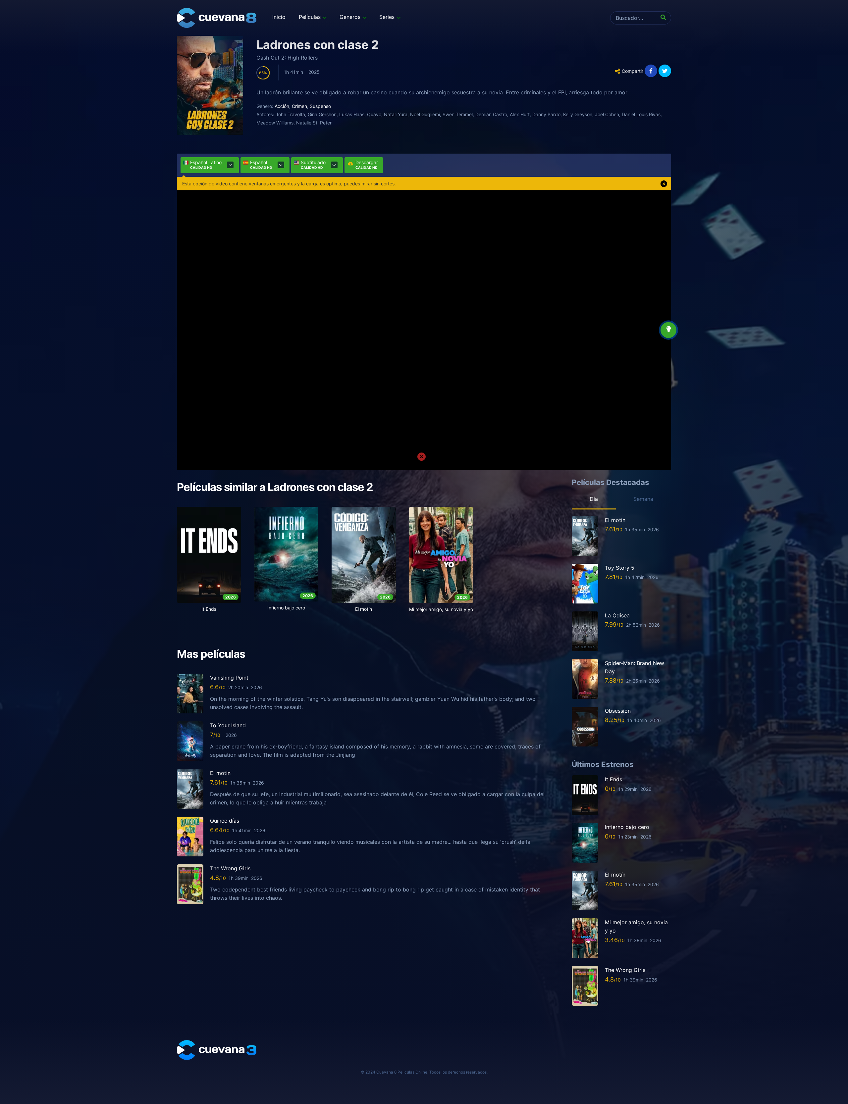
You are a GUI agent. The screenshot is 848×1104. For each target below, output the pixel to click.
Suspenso (320, 106)
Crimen (299, 106)
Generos (350, 17)
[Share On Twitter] (665, 71)
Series (387, 17)
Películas (310, 17)
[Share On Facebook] (651, 71)
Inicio (279, 17)
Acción (282, 106)
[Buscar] (664, 17)
